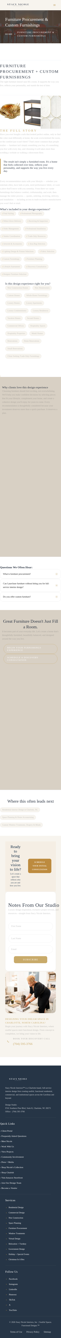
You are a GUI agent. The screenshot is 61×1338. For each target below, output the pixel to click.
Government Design (17, 1249)
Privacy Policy (32, 1332)
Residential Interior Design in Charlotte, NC (20, 810)
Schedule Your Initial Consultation (39, 866)
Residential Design (16, 1207)
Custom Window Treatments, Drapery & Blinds (21, 825)
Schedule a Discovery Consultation (22, 658)
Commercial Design (17, 1213)
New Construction (16, 1218)
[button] (54, 5)
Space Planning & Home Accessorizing (18, 817)
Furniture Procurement (18, 1228)
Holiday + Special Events (19, 1254)
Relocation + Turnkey (17, 1244)
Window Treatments (17, 1233)
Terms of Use (16, 1332)
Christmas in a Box (16, 1259)
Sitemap (47, 1332)
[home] (18, 5)
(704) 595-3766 (22, 1044)
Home (9, 34)
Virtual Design (14, 1239)
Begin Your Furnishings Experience (24, 649)
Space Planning (15, 1223)
